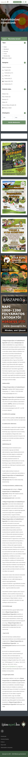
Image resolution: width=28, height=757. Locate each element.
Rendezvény (7, 56)
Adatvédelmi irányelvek (6, 747)
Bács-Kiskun (6, 96)
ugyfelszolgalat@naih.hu (11, 666)
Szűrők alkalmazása (14, 122)
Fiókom (3, 742)
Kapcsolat (3, 744)
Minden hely (5, 94)
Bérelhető (6, 49)
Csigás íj (7, 70)
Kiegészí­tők (8, 81)
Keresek (6, 51)
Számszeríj (8, 78)
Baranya (5, 99)
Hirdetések (3, 736)
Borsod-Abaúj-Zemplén (9, 105)
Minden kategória (6, 67)
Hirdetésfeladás (5, 739)
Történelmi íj (8, 73)
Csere (5, 53)
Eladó (5, 47)
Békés (4, 102)
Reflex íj (7, 75)
